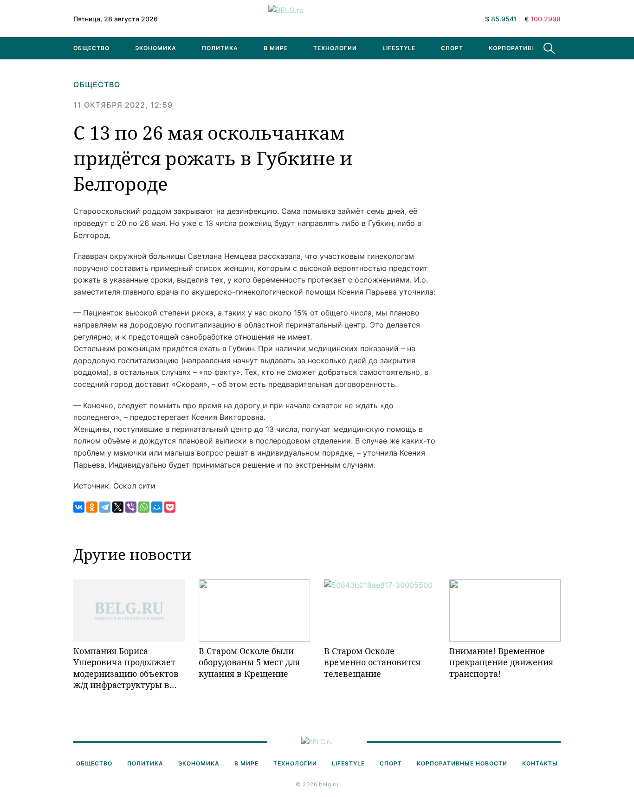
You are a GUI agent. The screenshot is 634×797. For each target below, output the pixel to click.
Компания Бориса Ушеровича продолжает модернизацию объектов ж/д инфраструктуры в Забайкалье (126, 667)
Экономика (155, 48)
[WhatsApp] (143, 507)
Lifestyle (398, 48)
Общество (91, 48)
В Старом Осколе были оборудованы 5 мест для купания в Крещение (249, 662)
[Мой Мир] (156, 507)
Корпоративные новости (534, 48)
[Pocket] (169, 507)
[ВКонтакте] (78, 507)
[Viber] (130, 507)
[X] (117, 507)
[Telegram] (104, 507)
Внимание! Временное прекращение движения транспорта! (501, 662)
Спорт (452, 48)
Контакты (540, 763)
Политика (220, 48)
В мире (276, 48)
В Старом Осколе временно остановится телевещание (372, 662)
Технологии (335, 48)
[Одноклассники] (91, 507)
